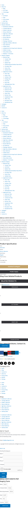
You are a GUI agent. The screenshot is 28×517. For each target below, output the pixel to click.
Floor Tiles (7, 73)
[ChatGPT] (1, 363)
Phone (2, 461)
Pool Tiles (7, 81)
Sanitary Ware (4, 23)
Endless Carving (6, 50)
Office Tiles (7, 99)
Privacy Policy (4, 375)
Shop (2, 370)
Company (2, 464)
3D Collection (6, 39)
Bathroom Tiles (8, 88)
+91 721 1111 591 (9, 356)
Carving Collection (7, 28)
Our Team (5, 10)
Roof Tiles (7, 82)
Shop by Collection (5, 25)
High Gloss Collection (8, 34)
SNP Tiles (5, 21)
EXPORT (3, 106)
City (1, 499)
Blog (4, 9)
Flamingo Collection (7, 41)
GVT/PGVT (5, 16)
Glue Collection (6, 45)
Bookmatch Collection (8, 27)
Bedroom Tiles (8, 90)
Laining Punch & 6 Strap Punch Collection (12, 48)
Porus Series (6, 19)
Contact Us (4, 108)
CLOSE (3, 476)
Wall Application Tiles (10, 84)
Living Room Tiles (9, 97)
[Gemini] (13, 363)
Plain (4, 18)
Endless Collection (7, 30)
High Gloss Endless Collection (10, 43)
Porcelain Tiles (8, 66)
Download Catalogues (14, 267)
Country (2, 502)
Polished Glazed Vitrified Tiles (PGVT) (13, 64)
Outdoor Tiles (8, 77)
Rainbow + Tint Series (8, 54)
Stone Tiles (7, 68)
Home (2, 5)
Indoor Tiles (7, 75)
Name (1, 454)
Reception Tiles (8, 100)
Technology (6, 12)
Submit (3, 473)
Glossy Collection (7, 32)
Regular (2, 255)
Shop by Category (5, 55)
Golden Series (6, 46)
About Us (3, 7)
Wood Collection (7, 37)
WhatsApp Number (4, 491)
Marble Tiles (7, 63)
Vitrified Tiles (8, 70)
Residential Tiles (8, 102)
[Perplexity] (5, 363)
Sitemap (3, 379)
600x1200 (2, 248)
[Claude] (9, 363)
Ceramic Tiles (8, 59)
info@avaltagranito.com (8, 440)
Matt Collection (6, 36)
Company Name (3, 488)
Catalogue (3, 104)
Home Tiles (7, 93)
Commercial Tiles (9, 91)
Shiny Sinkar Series (7, 52)
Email (1, 457)
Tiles (2, 14)
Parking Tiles (8, 79)
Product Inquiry (14, 272)
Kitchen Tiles (8, 95)
